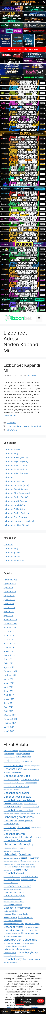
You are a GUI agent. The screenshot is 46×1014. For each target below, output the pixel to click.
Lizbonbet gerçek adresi (19, 817)
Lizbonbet (11, 422)
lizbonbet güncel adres (31, 837)
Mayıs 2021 (9, 727)
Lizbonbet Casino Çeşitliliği (16, 513)
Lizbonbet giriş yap (15, 833)
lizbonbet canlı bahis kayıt (11, 790)
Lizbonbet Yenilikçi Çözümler (17, 525)
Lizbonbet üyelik (11, 949)
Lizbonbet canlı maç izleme (19, 800)
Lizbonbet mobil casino (12, 880)
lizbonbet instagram (12, 867)
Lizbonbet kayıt (21, 870)
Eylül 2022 (8, 663)
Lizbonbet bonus (30, 779)
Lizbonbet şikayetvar (15, 959)
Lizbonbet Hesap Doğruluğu (17, 485)
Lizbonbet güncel (12, 837)
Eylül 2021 (8, 711)
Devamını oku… (11, 415)
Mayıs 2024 (9, 631)
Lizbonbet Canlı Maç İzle (13, 804)
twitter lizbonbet (34, 959)
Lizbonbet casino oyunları (18, 810)
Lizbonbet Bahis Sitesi (17, 775)
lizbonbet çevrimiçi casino (13, 943)
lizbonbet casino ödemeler (11, 813)
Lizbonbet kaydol (28, 867)
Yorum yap (12, 430)
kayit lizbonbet (23, 756)
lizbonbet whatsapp (12, 930)
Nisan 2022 (9, 683)
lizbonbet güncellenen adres (12, 851)
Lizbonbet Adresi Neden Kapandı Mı (24, 426)
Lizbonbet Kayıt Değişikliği (16, 461)
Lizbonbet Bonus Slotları (15, 465)
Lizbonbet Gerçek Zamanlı (16, 489)
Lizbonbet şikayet (28, 952)
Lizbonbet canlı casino (16, 792)
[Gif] (23, 133)
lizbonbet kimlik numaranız (12, 877)
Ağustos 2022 (10, 667)
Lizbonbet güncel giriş (18, 844)
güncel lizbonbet (9, 757)
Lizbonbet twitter (13, 926)
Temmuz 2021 (10, 719)
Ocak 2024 (9, 647)
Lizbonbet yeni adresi (12, 933)
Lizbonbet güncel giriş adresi (15, 848)
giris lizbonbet (9, 754)
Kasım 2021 (9, 703)
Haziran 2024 (10, 627)
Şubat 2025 (9, 599)
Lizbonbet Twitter (12, 556)
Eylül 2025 (8, 588)
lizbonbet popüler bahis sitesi (12, 899)
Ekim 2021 (8, 707)
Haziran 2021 (10, 723)
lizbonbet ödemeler (29, 943)
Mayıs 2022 (9, 679)
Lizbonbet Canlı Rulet (30, 804)
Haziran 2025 (10, 592)
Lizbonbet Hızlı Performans (12, 864)
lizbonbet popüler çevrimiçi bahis (14, 902)
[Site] (23, 82)
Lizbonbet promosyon (13, 905)
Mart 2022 (8, 687)
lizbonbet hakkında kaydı (11, 861)
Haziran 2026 (10, 584)
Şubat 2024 (9, 643)
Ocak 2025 (9, 603)
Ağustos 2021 (10, 715)
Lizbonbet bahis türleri (11, 780)
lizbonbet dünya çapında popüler (30, 813)
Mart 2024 (9, 639)
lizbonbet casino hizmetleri (31, 807)
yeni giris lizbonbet (10, 962)
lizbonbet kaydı (8, 870)
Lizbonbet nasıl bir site (17, 886)
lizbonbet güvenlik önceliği (12, 858)
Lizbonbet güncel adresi (17, 840)
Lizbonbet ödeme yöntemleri (15, 946)
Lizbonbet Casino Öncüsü (16, 497)
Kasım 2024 (9, 607)
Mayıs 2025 (9, 595)
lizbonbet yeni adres (30, 930)
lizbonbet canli (31, 783)
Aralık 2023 (9, 651)
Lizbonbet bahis (13, 768)
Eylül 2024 (8, 615)
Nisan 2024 (9, 635)
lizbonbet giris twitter (25, 821)
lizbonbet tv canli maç (13, 921)
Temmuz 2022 (10, 671)
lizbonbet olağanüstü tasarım (12, 890)
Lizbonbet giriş (11, 823)
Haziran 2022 (10, 675)
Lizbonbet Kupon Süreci (15, 481)
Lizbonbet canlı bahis (16, 786)
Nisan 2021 (9, 731)
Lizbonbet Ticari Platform (15, 469)
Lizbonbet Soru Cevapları (15, 517)
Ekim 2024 (9, 611)
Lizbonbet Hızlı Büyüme (15, 505)
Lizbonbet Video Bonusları (16, 473)
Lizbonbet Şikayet (12, 552)
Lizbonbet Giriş (11, 453)
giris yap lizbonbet (23, 754)
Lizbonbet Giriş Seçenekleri (17, 493)
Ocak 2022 (9, 695)
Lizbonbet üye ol (10, 953)
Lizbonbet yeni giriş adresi (13, 936)
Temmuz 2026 (10, 580)
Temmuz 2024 (10, 623)
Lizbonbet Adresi (12, 449)
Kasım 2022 (9, 655)
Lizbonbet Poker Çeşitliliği (16, 457)
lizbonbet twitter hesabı (31, 927)
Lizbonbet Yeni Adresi (14, 560)
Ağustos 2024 (10, 619)
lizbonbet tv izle (32, 923)
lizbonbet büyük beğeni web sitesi (14, 783)
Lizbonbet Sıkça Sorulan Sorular (16, 914)
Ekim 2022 (8, 659)
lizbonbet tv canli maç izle (14, 924)
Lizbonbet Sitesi (11, 911)
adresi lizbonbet (11, 751)
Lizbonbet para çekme (14, 895)
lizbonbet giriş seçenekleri (11, 831)
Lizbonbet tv (25, 917)
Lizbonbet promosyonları (17, 907)
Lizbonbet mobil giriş (28, 880)
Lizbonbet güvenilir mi (17, 854)
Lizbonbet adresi (13, 765)
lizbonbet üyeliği (25, 949)
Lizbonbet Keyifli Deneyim (16, 501)
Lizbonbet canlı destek (17, 796)
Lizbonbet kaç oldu (14, 873)
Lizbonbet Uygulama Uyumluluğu (19, 521)
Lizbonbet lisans (29, 876)
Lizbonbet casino (12, 806)
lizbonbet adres (26, 761)
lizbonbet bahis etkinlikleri (31, 769)
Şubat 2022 (9, 691)
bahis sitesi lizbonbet (26, 751)
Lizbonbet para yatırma (14, 892)
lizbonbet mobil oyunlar (11, 883)
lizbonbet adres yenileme (32, 766)
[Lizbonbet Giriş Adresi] (18, 318)
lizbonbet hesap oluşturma (29, 861)
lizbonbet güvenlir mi (30, 858)
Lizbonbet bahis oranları (12, 772)
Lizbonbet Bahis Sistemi (15, 509)
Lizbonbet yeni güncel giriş (20, 939)
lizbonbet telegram (10, 918)
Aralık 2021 (9, 699)
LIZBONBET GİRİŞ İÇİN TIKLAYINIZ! (23, 49)
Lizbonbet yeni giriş (30, 933)
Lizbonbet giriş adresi (17, 827)
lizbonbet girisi (10, 820)
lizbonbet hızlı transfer (28, 864)
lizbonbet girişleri (36, 827)
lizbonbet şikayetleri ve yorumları (13, 956)
